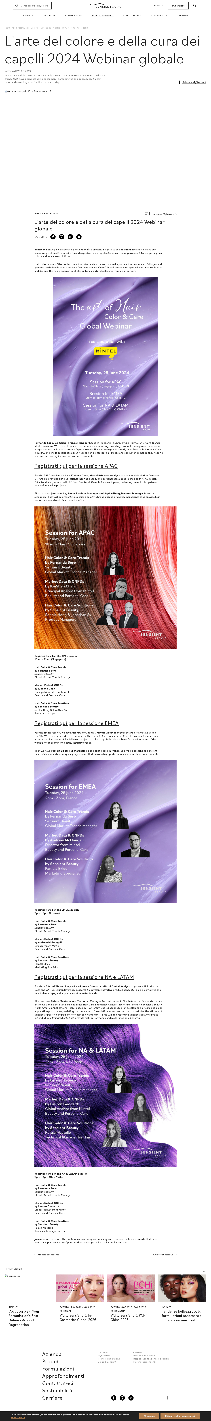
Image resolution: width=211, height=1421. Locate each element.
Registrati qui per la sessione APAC (76, 465)
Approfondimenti (102, 15)
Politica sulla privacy (144, 1355)
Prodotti (49, 15)
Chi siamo (103, 1352)
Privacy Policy (18, 1417)
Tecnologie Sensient (109, 1358)
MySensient (178, 5)
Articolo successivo (163, 1254)
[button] (204, 1271)
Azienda (28, 15)
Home (8, 28)
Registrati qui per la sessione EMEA (76, 723)
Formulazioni (73, 15)
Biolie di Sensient (107, 1361)
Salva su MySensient (194, 82)
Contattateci (132, 15)
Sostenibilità (158, 15)
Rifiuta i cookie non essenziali (180, 1416)
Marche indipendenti (144, 1361)
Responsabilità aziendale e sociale (151, 1358)
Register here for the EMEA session (56, 909)
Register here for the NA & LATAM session (60, 1173)
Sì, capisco (149, 1416)
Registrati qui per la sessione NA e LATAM (84, 976)
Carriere (182, 15)
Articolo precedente (48, 1254)
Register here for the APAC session (56, 656)
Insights (18, 28)
